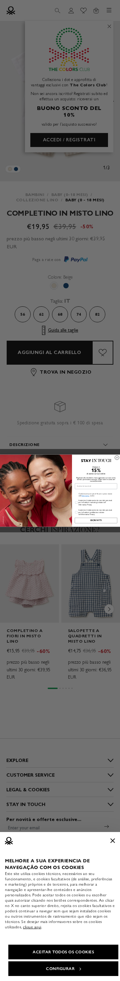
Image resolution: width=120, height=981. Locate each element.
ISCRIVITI (96, 520)
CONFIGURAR (60, 968)
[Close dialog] (117, 457)
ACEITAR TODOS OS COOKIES (63, 952)
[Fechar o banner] (112, 840)
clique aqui (32, 927)
